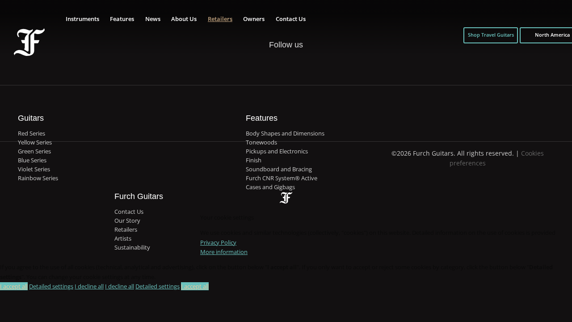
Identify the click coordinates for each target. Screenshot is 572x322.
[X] (277, 60)
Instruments (82, 19)
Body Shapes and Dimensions (285, 133)
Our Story (127, 221)
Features (122, 19)
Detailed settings (51, 286)
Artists (122, 238)
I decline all (89, 286)
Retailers (220, 19)
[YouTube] (313, 65)
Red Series (31, 133)
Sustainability (132, 247)
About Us (184, 19)
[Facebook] (258, 65)
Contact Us (291, 19)
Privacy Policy (218, 242)
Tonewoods (261, 142)
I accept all (14, 286)
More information (224, 252)
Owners (254, 19)
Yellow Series (35, 142)
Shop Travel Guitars (491, 35)
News (152, 19)
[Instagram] (295, 65)
